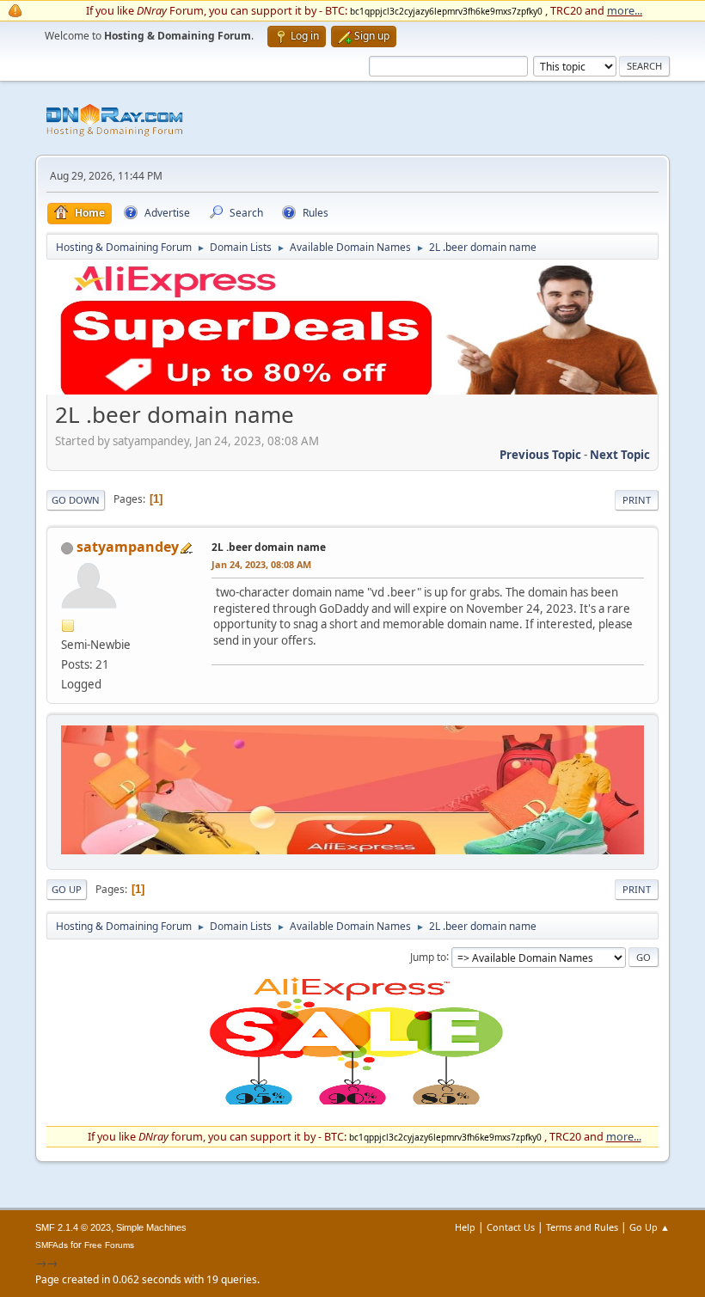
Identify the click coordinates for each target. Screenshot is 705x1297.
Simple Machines (151, 1227)
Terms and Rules (582, 1227)
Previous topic (540, 454)
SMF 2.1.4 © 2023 (73, 1227)
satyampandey (128, 546)
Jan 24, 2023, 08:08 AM (261, 564)
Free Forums (109, 1245)
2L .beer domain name (269, 547)
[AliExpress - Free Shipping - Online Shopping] (352, 390)
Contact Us (511, 1227)
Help (465, 1227)
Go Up (67, 889)
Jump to (428, 956)
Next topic (620, 454)
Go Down (76, 499)
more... (624, 10)
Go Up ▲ (649, 1227)
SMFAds (51, 1245)
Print (636, 499)
